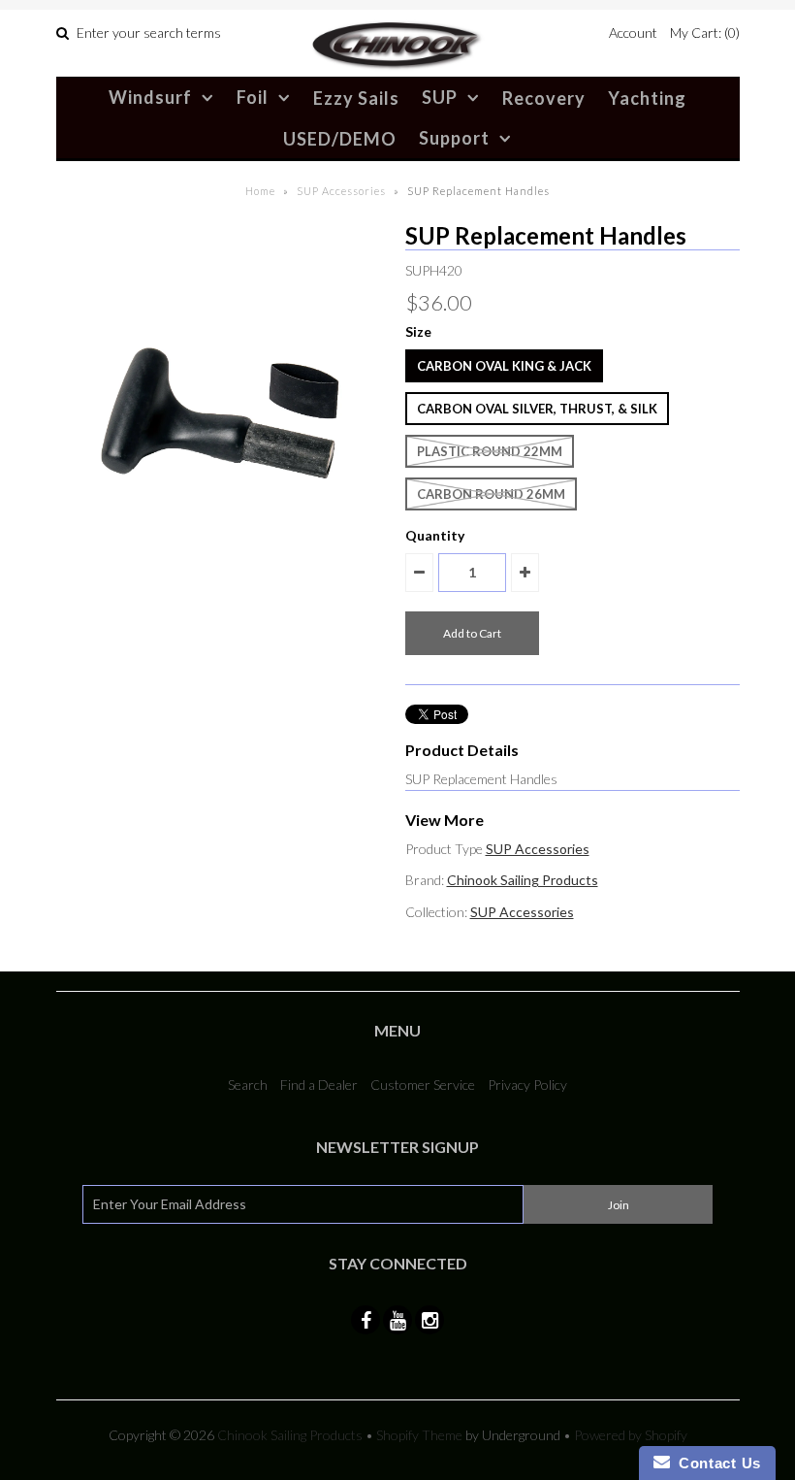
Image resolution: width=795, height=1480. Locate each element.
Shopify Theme (419, 1435)
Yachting (647, 98)
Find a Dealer (319, 1084)
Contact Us (715, 1463)
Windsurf (150, 97)
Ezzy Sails (356, 98)
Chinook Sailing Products (522, 880)
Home (260, 190)
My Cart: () (705, 32)
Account (633, 32)
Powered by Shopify (630, 1435)
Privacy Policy (527, 1084)
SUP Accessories (341, 190)
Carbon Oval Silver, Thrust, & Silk (537, 408)
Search (248, 1084)
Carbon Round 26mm (491, 494)
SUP (440, 97)
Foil (253, 97)
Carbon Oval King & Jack (504, 366)
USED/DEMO (340, 138)
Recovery (544, 98)
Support (454, 137)
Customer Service (422, 1084)
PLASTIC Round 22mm (489, 451)
